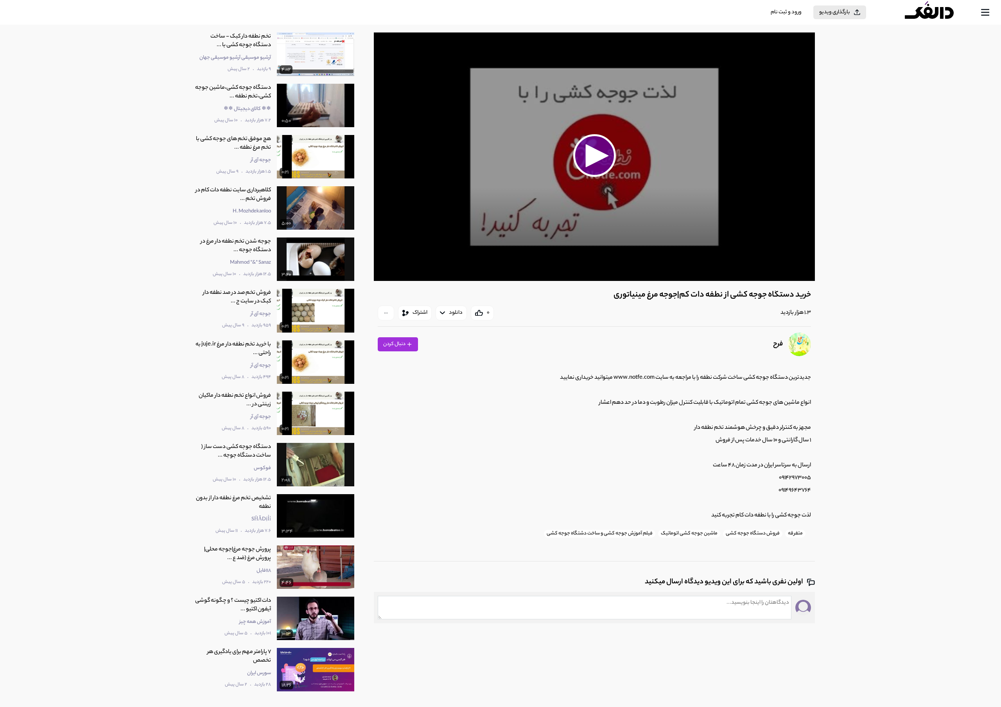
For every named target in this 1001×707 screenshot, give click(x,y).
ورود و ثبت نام (786, 12)
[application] (594, 156)
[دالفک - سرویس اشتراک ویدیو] (936, 12)
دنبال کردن (394, 344)
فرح (778, 344)
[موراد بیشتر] (386, 313)
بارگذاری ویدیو (834, 12)
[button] (594, 156)
